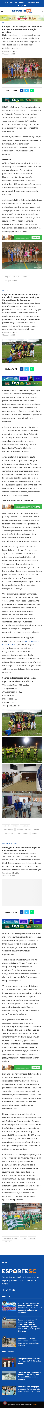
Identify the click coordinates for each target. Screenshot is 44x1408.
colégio (16, 277)
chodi (24, 1238)
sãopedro (35, 834)
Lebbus (35, 1405)
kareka (36, 830)
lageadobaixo (8, 834)
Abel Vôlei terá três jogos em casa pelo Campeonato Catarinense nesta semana (29, 1389)
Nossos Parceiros (33, 2)
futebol (32, 1238)
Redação (14, 51)
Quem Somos (9, 2)
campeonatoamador (11, 1238)
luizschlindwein (22, 834)
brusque (6, 277)
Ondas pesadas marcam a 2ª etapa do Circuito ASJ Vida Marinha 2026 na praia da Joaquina (29, 1375)
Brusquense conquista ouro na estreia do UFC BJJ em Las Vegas (29, 1361)
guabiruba (25, 826)
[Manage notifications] (5, 1403)
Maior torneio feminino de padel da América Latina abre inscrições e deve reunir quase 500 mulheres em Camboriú (30, 1307)
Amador (5, 844)
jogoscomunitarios (23, 830)
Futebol (14, 844)
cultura (25, 277)
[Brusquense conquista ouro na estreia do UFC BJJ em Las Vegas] (9, 1362)
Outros (5, 23)
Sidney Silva (15, 873)
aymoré (6, 826)
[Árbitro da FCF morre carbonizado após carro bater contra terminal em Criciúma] (9, 1342)
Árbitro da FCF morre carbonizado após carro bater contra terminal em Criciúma (28, 1342)
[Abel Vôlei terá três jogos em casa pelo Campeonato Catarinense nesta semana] (9, 1390)
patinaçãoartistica (10, 281)
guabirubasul (8, 830)
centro (15, 826)
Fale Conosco (20, 2)
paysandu (7, 1242)
